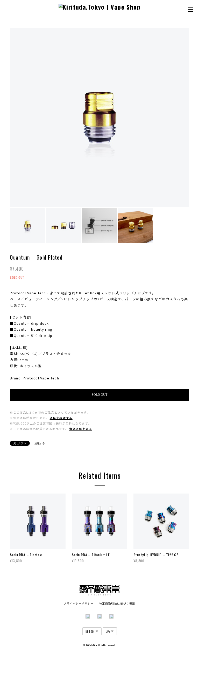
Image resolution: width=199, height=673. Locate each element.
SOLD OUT (99, 395)
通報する (39, 443)
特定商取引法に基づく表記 (117, 603)
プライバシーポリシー (79, 603)
